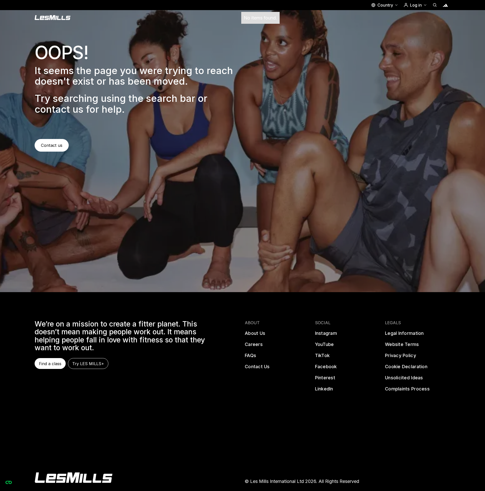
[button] (384, 5)
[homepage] (73, 477)
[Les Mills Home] (53, 17)
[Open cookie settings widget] (9, 482)
